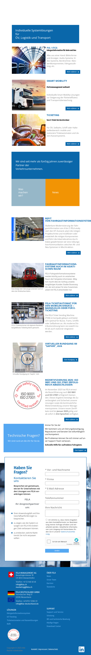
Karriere (50, 583)
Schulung (50, 615)
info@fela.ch (21, 584)
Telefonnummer (54, 498)
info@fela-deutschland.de (27, 604)
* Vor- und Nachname (57, 469)
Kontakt (34, 649)
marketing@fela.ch (24, 587)
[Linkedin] (81, 649)
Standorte (51, 587)
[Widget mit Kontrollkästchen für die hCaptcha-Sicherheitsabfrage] (63, 541)
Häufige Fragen (53, 622)
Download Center (54, 626)
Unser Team (51, 579)
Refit (9, 624)
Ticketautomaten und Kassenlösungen (22, 620)
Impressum (42, 649)
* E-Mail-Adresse (54, 488)
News (49, 576)
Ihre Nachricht (53, 507)
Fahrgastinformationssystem (18, 613)
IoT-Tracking (11, 617)
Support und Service (55, 612)
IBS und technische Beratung (58, 619)
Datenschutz (53, 649)
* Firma (49, 479)
